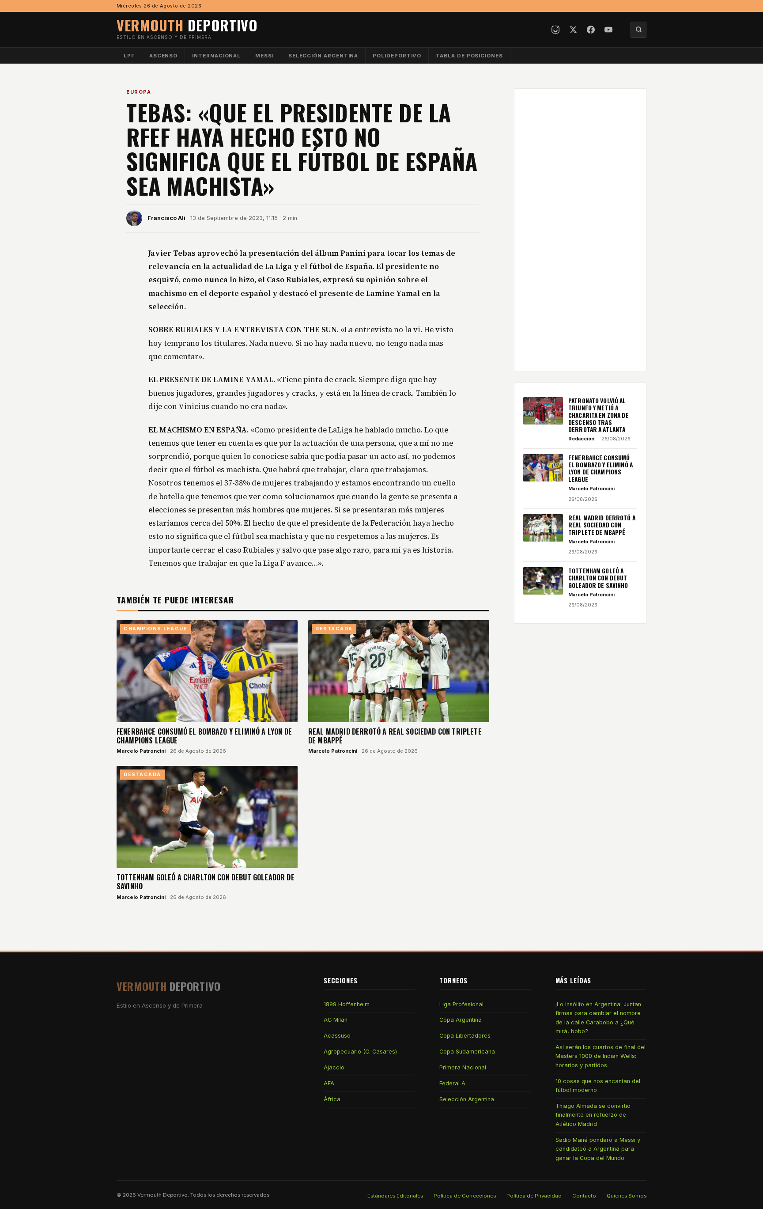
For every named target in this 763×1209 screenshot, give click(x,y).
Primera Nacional (462, 1067)
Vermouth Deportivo (162, 1195)
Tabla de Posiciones (469, 56)
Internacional (216, 56)
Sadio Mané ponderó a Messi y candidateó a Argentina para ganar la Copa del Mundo (597, 1149)
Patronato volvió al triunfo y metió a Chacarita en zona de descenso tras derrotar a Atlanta (598, 415)
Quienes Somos (626, 1196)
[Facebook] (591, 30)
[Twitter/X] (573, 30)
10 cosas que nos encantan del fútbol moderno (597, 1085)
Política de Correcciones (465, 1196)
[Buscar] (638, 30)
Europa (138, 92)
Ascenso (163, 56)
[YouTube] (608, 30)
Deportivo (187, 25)
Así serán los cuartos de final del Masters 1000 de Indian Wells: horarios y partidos (600, 1056)
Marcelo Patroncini (141, 751)
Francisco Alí (166, 218)
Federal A (452, 1083)
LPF (129, 56)
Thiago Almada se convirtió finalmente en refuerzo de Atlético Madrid (593, 1115)
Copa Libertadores (465, 1035)
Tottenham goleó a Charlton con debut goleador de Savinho (206, 881)
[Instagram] (555, 30)
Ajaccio (334, 1067)
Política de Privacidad (534, 1196)
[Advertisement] (580, 230)
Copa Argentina (460, 1019)
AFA (329, 1083)
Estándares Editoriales (395, 1196)
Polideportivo (397, 56)
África (332, 1099)
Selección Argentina (323, 56)
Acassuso (337, 1035)
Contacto (584, 1196)
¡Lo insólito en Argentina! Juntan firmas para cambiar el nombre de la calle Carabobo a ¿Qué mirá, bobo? (598, 1018)
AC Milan (336, 1019)
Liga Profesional (461, 1004)
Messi (264, 56)
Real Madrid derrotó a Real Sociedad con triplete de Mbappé (395, 736)
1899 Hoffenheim (347, 1004)
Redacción (581, 439)
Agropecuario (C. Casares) (360, 1051)
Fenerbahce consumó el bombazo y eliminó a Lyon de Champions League (204, 736)
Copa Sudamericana (467, 1051)
